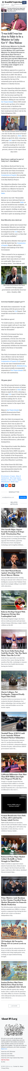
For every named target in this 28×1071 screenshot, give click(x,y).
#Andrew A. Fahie (6, 480)
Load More (14, 1006)
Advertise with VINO (6, 1053)
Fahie (20, 136)
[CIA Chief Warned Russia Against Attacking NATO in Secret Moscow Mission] (14, 559)
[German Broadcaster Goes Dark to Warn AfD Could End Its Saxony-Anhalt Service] (14, 804)
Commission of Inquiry (9, 175)
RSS (4, 1061)
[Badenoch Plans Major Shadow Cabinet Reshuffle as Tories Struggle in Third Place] (14, 845)
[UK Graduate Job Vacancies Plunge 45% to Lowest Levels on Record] (14, 929)
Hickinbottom (21, 366)
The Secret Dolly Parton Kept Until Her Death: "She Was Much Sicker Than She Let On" (16, 10)
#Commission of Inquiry (8, 476)
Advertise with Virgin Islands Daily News (12, 1057)
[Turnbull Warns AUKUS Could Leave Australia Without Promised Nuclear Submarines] (14, 721)
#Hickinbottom (5, 482)
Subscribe (23, 497)
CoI (10, 140)
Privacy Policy (5, 1068)
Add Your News (5, 1059)
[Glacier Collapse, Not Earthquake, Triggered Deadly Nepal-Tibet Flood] (14, 680)
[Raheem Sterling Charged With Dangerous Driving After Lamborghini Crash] (14, 600)
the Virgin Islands (7, 102)
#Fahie (13, 482)
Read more (4, 1049)
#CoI (16, 482)
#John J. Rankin (17, 480)
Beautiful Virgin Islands (14, 2)
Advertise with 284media (8, 1051)
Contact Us (16, 1066)
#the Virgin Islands (15, 478)
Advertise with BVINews (7, 1055)
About (21, 1066)
